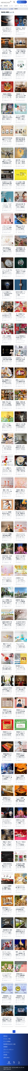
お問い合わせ (6, 1057)
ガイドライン (6, 1052)
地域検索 (6, 5)
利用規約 (5, 1046)
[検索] (14, 2)
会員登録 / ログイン (21, 2)
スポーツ (17, 5)
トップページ (4, 8)
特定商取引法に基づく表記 (9, 1044)
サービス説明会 (6, 1041)
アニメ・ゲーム (23, 5)
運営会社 (5, 1036)
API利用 (5, 1054)
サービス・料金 (6, 1038)
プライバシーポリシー (8, 1049)
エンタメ (11, 5)
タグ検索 (11, 8)
